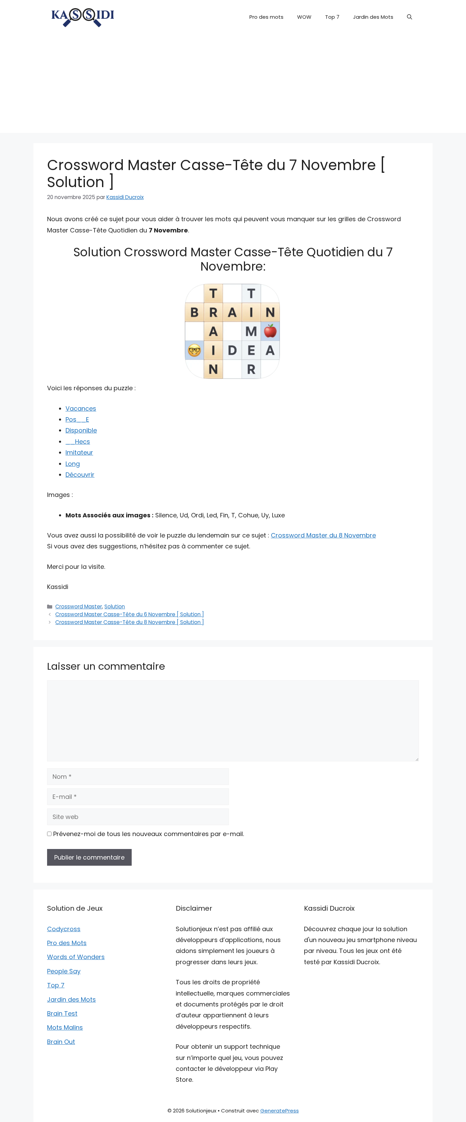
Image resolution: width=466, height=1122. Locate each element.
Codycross (64, 929)
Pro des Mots (67, 943)
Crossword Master (78, 606)
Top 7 (332, 16)
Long (72, 463)
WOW (304, 16)
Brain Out (61, 1041)
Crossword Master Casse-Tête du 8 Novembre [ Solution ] (129, 622)
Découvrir (79, 474)
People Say (64, 971)
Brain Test (62, 1013)
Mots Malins (65, 1027)
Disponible (81, 430)
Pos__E (77, 419)
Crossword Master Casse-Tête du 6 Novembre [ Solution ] (129, 614)
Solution (114, 606)
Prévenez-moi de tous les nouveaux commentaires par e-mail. (148, 834)
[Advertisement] (233, 85)
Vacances (80, 408)
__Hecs (77, 441)
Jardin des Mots (373, 16)
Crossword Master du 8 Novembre (323, 535)
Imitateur (79, 452)
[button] (409, 17)
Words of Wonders (76, 957)
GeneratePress (279, 1110)
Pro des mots (266, 16)
